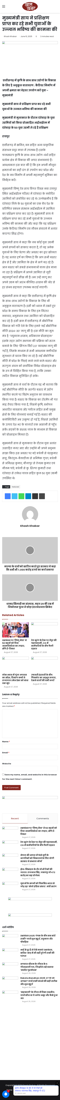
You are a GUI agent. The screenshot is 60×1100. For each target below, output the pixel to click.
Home (9, 1090)
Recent (15, 818)
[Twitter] (14, 496)
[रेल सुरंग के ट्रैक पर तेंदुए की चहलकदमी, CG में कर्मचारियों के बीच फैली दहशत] (44, 629)
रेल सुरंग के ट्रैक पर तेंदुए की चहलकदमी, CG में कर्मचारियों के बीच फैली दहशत (44, 644)
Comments (42, 818)
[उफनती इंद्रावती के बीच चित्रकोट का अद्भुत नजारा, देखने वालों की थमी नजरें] (44, 664)
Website (6, 763)
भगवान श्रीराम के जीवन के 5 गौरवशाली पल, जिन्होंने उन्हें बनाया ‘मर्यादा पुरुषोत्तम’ (36, 967)
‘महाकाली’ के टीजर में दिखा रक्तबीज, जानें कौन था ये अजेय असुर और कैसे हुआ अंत (39, 995)
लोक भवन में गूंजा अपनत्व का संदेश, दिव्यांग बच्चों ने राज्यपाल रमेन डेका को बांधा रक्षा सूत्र (15, 679)
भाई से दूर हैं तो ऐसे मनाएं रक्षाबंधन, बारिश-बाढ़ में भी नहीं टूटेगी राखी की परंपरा (37, 952)
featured (15, 487)
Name (6, 741)
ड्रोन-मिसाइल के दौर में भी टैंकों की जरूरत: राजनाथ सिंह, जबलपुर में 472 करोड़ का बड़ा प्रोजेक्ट (37, 872)
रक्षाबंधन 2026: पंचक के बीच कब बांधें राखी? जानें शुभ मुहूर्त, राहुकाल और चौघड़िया (37, 938)
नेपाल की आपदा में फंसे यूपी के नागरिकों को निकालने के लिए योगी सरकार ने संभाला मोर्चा (37, 858)
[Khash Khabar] (30, 6)
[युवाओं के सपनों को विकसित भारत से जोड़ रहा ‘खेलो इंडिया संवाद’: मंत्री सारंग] (10, 887)
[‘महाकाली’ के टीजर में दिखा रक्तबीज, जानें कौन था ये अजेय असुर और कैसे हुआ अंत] (10, 996)
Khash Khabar (10, 36)
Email (5, 752)
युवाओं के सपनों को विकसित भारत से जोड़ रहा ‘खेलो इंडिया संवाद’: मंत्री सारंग (38, 885)
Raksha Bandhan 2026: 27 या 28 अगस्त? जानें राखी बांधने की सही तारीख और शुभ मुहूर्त (38, 981)
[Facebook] (8, 496)
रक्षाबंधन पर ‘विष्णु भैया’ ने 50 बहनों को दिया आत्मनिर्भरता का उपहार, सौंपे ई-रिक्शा (14, 644)
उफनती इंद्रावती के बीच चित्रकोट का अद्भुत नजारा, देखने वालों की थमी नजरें (43, 677)
